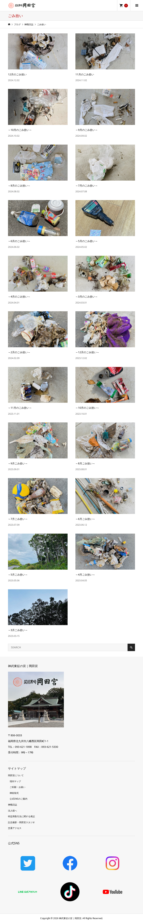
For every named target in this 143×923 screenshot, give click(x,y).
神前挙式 (14, 793)
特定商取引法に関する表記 (21, 816)
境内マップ (15, 781)
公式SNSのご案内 (18, 798)
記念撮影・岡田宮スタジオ (21, 822)
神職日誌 (12, 804)
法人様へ (12, 810)
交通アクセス (14, 828)
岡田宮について (16, 775)
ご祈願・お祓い (17, 787)
